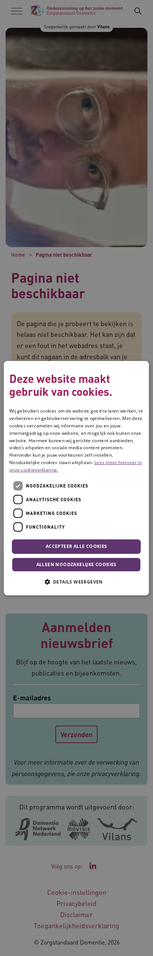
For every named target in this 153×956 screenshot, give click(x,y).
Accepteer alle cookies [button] (76, 546)
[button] (76, 581)
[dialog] (76, 478)
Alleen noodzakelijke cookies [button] (76, 564)
